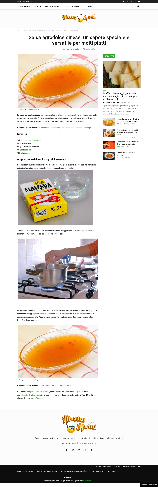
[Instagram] (127, 1)
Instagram (36, 395)
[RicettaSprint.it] (79, 18)
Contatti (98, 467)
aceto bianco (29, 150)
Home (19, 30)
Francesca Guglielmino (111, 102)
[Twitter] (135, 1)
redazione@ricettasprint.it (84, 443)
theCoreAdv (86, 481)
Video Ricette (78, 6)
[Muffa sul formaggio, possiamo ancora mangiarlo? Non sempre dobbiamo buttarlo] (122, 74)
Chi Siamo (107, 467)
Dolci (104, 91)
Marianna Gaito (72, 49)
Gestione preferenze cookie (149, 484)
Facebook (26, 395)
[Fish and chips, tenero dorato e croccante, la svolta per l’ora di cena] (109, 122)
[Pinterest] (131, 1)
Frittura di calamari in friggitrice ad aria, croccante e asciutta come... (128, 132)
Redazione (116, 467)
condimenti (27, 30)
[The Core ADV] (67, 478)
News (89, 6)
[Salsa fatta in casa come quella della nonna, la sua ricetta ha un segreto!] (109, 145)
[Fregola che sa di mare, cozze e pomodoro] (109, 156)
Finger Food (24, 6)
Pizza (66, 6)
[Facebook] (123, 1)
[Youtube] (139, 1)
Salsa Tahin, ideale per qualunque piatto (55, 385)
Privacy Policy (136, 467)
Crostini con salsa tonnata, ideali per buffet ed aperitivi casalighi (65, 128)
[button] (138, 6)
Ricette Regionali (52, 6)
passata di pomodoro (33, 140)
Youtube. (39, 398)
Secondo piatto (121, 123)
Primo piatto (120, 157)
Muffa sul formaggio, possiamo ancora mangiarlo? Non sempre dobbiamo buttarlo (120, 96)
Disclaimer (125, 467)
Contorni (37, 6)
